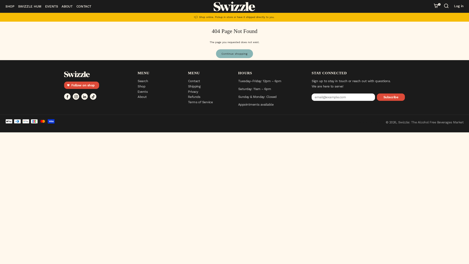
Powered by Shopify (370, 122)
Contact (83, 6)
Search (143, 81)
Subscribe (390, 97)
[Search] (447, 6)
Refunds (194, 97)
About (67, 6)
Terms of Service (200, 102)
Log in (459, 6)
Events (51, 6)
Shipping (194, 86)
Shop (9, 6)
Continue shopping (234, 53)
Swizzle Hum (29, 6)
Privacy (193, 92)
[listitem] (234, 17)
